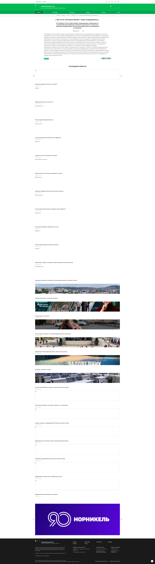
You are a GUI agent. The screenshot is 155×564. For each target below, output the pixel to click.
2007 (68, 15)
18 (77, 15)
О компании (71, 12)
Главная (58, 15)
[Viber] (108, 58)
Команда (88, 12)
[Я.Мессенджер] (102, 58)
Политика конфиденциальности (101, 561)
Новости (39, 12)
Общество (46, 58)
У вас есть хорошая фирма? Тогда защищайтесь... (89, 15)
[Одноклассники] (105, 58)
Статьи (118, 12)
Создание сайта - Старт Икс (114, 561)
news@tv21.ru (113, 551)
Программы (55, 12)
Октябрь (73, 15)
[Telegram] (107, 58)
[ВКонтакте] (103, 58)
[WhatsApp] (110, 58)
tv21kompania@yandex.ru (101, 551)
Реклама (103, 12)
